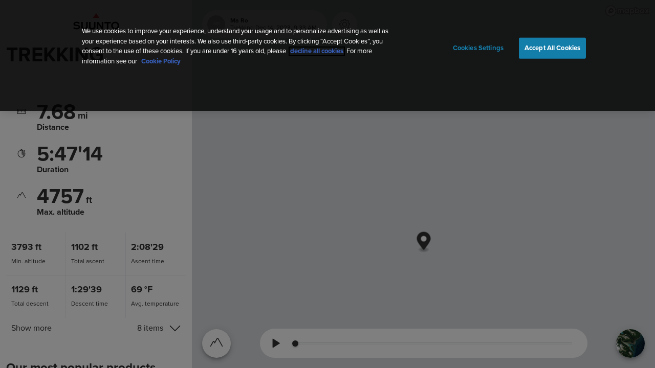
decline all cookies (316, 51)
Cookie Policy (161, 61)
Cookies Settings (478, 47)
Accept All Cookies (552, 47)
